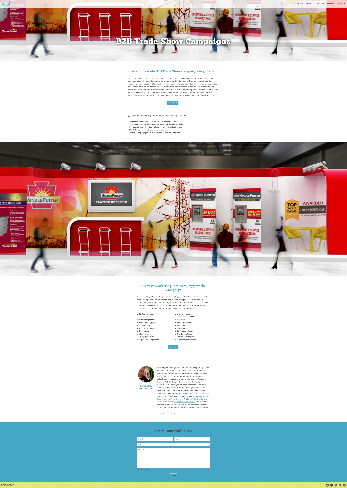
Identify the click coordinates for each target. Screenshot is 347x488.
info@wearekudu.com (8, 484)
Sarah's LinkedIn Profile (168, 413)
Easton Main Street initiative (184, 402)
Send (173, 475)
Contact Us (172, 103)
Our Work (172, 347)
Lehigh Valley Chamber (195, 399)
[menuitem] (327, 485)
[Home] (6, 4)
